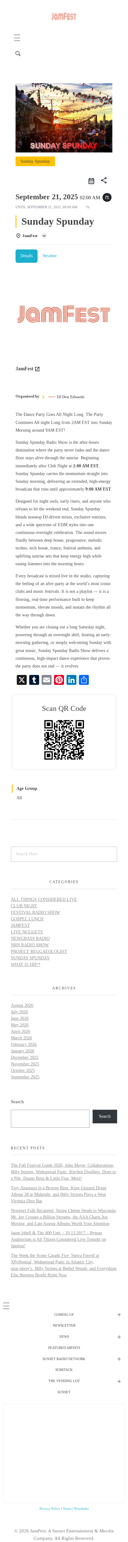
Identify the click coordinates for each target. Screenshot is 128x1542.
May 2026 (20, 1025)
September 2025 (25, 1077)
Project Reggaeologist (39, 951)
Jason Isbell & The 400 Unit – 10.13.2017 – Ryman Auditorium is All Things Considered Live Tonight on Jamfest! (58, 1239)
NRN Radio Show (30, 945)
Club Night (24, 906)
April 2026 (20, 1031)
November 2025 (25, 1064)
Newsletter (81, 1508)
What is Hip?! (25, 964)
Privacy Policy (49, 1508)
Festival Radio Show (35, 912)
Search (17, 1101)
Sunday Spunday (30, 958)
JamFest (20, 925)
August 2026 (22, 1005)
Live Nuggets (27, 932)
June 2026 (20, 1018)
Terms (67, 1508)
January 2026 (22, 1051)
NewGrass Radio (30, 938)
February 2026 (24, 1044)
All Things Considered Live (44, 899)
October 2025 (23, 1070)
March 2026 (21, 1038)
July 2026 (19, 1012)
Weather (50, 255)
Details (27, 255)
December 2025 (25, 1057)
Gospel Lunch (27, 919)
